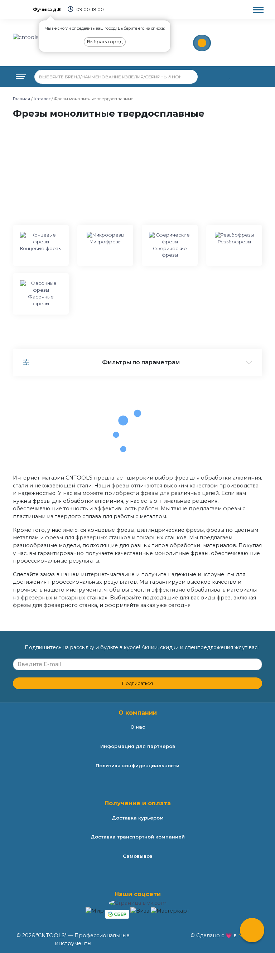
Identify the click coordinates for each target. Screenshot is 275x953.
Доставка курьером (138, 818)
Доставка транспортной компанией (138, 837)
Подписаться (137, 683)
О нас (137, 727)
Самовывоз (137, 856)
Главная (21, 98)
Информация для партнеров (137, 746)
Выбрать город (104, 41)
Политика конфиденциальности (137, 765)
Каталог (42, 98)
